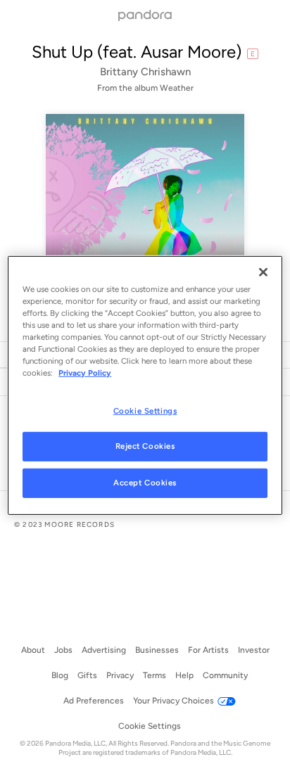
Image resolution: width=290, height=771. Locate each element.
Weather (177, 88)
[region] (144, 385)
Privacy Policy (84, 373)
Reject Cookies (145, 446)
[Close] (263, 272)
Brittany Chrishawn (145, 71)
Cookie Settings (145, 410)
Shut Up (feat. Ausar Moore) (136, 52)
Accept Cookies (145, 483)
